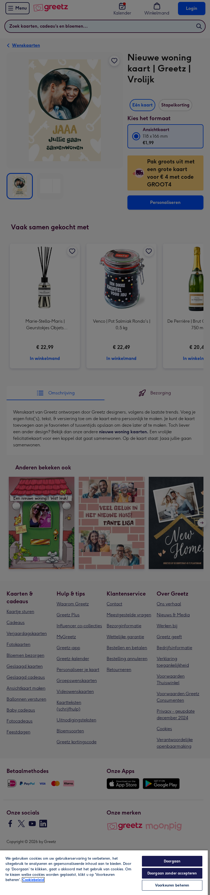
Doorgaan (172, 861)
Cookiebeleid (33, 880)
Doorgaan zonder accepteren (172, 873)
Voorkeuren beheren (172, 885)
